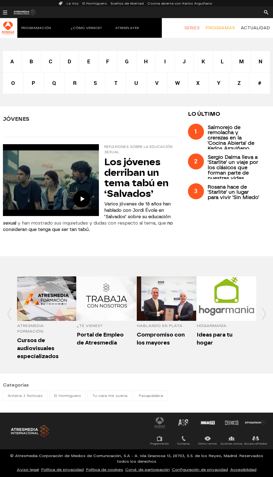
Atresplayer (127, 28)
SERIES (192, 28)
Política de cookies (104, 469)
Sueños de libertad (127, 3)
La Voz (73, 3)
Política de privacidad (62, 469)
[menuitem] (191, 28)
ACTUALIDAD (255, 28)
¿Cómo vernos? (86, 28)
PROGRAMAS (220, 28)
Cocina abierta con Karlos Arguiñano (179, 3)
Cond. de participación (147, 469)
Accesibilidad (243, 469)
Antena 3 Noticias (25, 395)
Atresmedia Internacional (30, 431)
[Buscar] (266, 12)
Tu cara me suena (109, 395)
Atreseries (183, 422)
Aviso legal (28, 469)
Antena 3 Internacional (159, 422)
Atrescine (231, 422)
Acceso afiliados (255, 443)
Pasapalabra (151, 395)
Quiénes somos (231, 443)
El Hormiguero (94, 3)
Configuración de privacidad (200, 469)
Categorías (16, 385)
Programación (36, 28)
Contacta (183, 443)
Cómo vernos (207, 443)
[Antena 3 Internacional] (8, 31)
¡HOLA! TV (207, 422)
